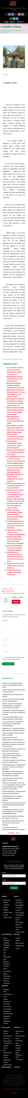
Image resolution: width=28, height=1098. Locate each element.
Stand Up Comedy (6, 980)
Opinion (4, 896)
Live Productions (7, 956)
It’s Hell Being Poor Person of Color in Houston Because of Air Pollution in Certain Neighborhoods (13, 811)
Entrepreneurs (7, 994)
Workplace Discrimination (8, 1013)
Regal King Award (6, 1061)
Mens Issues (20, 943)
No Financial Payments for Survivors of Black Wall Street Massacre (15, 548)
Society (5, 915)
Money (5, 999)
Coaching (19, 908)
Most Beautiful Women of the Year (6, 963)
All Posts (16, 602)
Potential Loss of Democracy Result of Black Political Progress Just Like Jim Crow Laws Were (15, 556)
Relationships (20, 946)
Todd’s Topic (7, 917)
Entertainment (7, 934)
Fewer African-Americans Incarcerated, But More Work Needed (15, 437)
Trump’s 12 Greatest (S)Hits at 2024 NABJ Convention (14, 572)
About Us (17, 1027)
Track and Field (19, 928)
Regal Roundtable (7, 975)
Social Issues (17, 30)
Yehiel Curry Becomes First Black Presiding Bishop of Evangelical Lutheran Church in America (12, 706)
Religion (5, 910)
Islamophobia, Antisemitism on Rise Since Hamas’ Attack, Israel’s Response (13, 823)
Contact (5, 843)
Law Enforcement (7, 1052)
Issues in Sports (18, 919)
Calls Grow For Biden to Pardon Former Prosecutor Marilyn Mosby (16, 532)
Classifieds (14, 1093)
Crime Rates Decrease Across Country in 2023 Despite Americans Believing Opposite (13, 805)
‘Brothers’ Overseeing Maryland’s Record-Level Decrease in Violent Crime (12, 685)
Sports (16, 896)
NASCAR (18, 925)
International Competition (20, 914)
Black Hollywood (6, 939)
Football (18, 910)
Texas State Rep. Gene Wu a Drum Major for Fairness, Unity (15, 505)
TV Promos (19, 1060)
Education (6, 1038)
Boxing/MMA (20, 905)
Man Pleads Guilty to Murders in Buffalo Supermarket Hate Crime (16, 385)
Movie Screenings (19, 1040)
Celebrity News (6, 949)
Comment (5, 620)
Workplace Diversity (6, 1017)
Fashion (18, 938)
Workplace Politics (6, 1022)
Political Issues (5, 1032)
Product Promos (18, 1049)
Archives (17, 1067)
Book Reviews (7, 1036)
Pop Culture (7, 971)
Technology (7, 1009)
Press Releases (18, 1044)
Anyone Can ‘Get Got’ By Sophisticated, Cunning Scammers (15, 566)
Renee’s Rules (7, 912)
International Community (7, 1042)
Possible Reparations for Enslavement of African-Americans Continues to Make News (13, 767)
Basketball (19, 903)
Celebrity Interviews (6, 944)
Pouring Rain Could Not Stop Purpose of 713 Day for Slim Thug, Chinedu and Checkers (13, 712)
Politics (5, 907)
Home (2, 30)
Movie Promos (20, 1036)
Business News (6, 991)
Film (4, 952)
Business (5, 986)
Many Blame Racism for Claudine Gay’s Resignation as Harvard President (12, 798)
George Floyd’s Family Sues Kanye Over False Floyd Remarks (15, 379)
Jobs (4, 997)
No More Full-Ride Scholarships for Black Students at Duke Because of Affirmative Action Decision (15, 514)
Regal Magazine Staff (19, 1055)
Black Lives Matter (6, 901)
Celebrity (6, 905)
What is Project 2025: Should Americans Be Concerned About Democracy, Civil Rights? (12, 755)
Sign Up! (14, 888)
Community (9, 30)
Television (6, 983)
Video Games (20, 932)
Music (5, 969)
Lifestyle (17, 934)
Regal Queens (6, 1067)
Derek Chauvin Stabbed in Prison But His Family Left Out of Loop (16, 452)
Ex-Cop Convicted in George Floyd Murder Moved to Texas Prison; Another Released (12, 724)
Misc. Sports (19, 922)
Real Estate (7, 1006)
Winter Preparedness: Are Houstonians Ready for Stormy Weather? (16, 485)
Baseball (18, 900)
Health (18, 941)
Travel (17, 948)
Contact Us (20, 1089)
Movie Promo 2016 (20, 1032)
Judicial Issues (5, 1047)
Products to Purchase (7, 1003)
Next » (18, 833)
